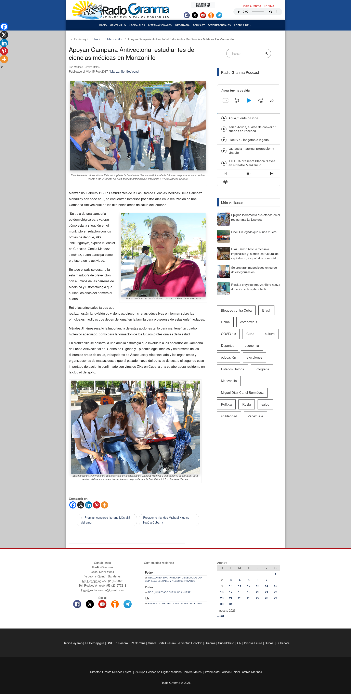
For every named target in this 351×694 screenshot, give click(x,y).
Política (226, 404)
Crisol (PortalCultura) (162, 643)
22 (275, 592)
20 (257, 592)
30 (221, 604)
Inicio (103, 25)
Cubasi (269, 643)
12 (248, 586)
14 (266, 586)
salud (265, 404)
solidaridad (229, 416)
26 (248, 598)
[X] (80, 504)
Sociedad (132, 71)
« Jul (220, 616)
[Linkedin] (88, 504)
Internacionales (160, 25)
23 (221, 598)
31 (230, 604)
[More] (104, 504)
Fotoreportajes (219, 25)
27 (257, 598)
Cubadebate (226, 643)
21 (266, 592)
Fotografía (262, 369)
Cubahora (282, 643)
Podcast (199, 25)
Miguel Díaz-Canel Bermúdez (242, 392)
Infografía (182, 25)
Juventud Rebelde (190, 643)
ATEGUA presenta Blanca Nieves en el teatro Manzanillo (252, 163)
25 (239, 598)
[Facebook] (72, 504)
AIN (239, 643)
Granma (210, 643)
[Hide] (1, 67)
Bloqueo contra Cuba (236, 310)
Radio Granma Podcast (240, 72)
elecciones (254, 357)
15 (275, 586)
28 (266, 598)
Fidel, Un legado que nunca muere (169, 592)
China (225, 322)
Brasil (266, 310)
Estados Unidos (232, 369)
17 (230, 592)
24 (230, 598)
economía (252, 345)
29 (275, 598)
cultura (270, 333)
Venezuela (255, 416)
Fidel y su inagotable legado (249, 140)
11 (239, 586)
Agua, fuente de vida (243, 118)
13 (257, 586)
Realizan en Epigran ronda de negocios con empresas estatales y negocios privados (174, 579)
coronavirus (248, 322)
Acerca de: (242, 25)
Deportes (227, 345)
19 (248, 592)
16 (221, 592)
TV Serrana (137, 643)
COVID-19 (228, 333)
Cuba (250, 333)
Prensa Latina (253, 643)
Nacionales (137, 25)
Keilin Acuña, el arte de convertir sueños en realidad (252, 129)
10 (230, 586)
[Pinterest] (96, 504)
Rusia (246, 404)
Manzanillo (118, 25)
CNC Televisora (117, 643)
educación (228, 357)
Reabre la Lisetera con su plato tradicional (175, 603)
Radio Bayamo (72, 643)
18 (239, 592)
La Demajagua (94, 643)
